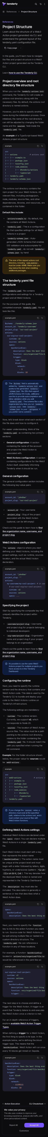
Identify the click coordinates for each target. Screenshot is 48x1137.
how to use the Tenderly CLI (23, 72)
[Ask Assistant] (42, 146)
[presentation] (24, 165)
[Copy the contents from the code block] (38, 146)
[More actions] (44, 4)
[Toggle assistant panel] (41, 4)
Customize (24, 1131)
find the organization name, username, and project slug (22, 531)
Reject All (13, 1125)
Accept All (34, 1125)
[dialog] (24, 1120)
